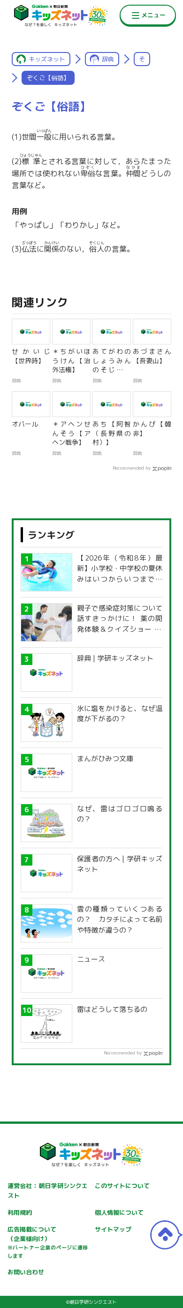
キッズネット (47, 59)
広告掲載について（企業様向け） (48, 1242)
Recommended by (132, 467)
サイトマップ (113, 1229)
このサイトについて (122, 1185)
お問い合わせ (26, 1272)
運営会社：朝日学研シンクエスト (48, 1190)
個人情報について (119, 1212)
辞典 (108, 59)
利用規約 (20, 1212)
